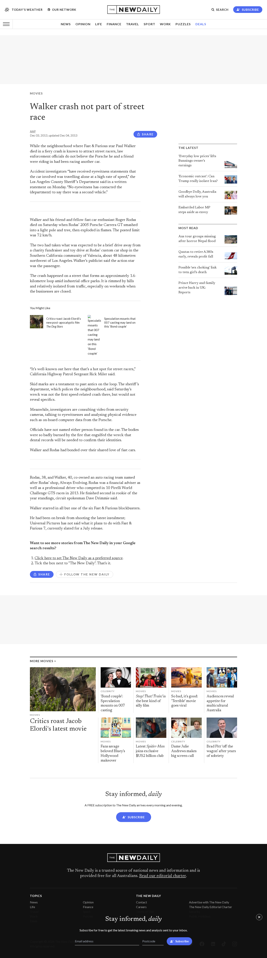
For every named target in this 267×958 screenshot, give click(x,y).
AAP (33, 131)
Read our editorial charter (162, 876)
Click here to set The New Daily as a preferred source (79, 558)
